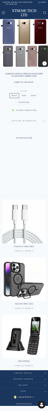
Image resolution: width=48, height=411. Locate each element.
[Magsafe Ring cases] (24, 279)
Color (24, 91)
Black (14, 95)
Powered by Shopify (24, 404)
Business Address (23, 379)
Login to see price (24, 82)
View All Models (24, 251)
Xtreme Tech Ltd (24, 13)
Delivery (23, 385)
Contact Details (23, 373)
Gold (24, 95)
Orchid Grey (24, 102)
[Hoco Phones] (24, 336)
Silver (33, 95)
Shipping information (24, 121)
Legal (23, 391)
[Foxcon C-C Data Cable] (24, 221)
